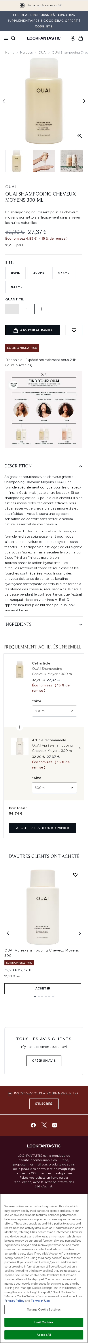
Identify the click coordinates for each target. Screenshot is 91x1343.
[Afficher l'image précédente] (3, 101)
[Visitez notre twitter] (44, 1125)
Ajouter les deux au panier (42, 828)
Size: (9, 262)
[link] (72, 38)
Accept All (44, 1334)
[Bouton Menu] (5, 38)
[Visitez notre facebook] (33, 1125)
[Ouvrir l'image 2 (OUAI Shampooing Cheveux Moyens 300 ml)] (44, 161)
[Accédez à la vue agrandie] (79, 135)
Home (9, 52)
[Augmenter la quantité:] (41, 309)
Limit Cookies (43, 1322)
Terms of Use (40, 1300)
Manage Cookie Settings (44, 1309)
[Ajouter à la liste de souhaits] (74, 330)
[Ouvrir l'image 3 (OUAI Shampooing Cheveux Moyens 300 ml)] (72, 161)
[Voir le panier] (80, 38)
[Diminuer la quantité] (12, 309)
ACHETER (42, 988)
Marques (26, 52)
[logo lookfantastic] (44, 38)
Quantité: (14, 299)
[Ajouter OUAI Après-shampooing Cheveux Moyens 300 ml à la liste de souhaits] (75, 874)
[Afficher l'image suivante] (84, 101)
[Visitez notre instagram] (54, 1125)
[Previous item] (7, 933)
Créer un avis (44, 1061)
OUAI (42, 52)
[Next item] (79, 933)
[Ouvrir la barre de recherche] (13, 38)
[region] (44, 1268)
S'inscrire (44, 1104)
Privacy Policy (14, 1300)
